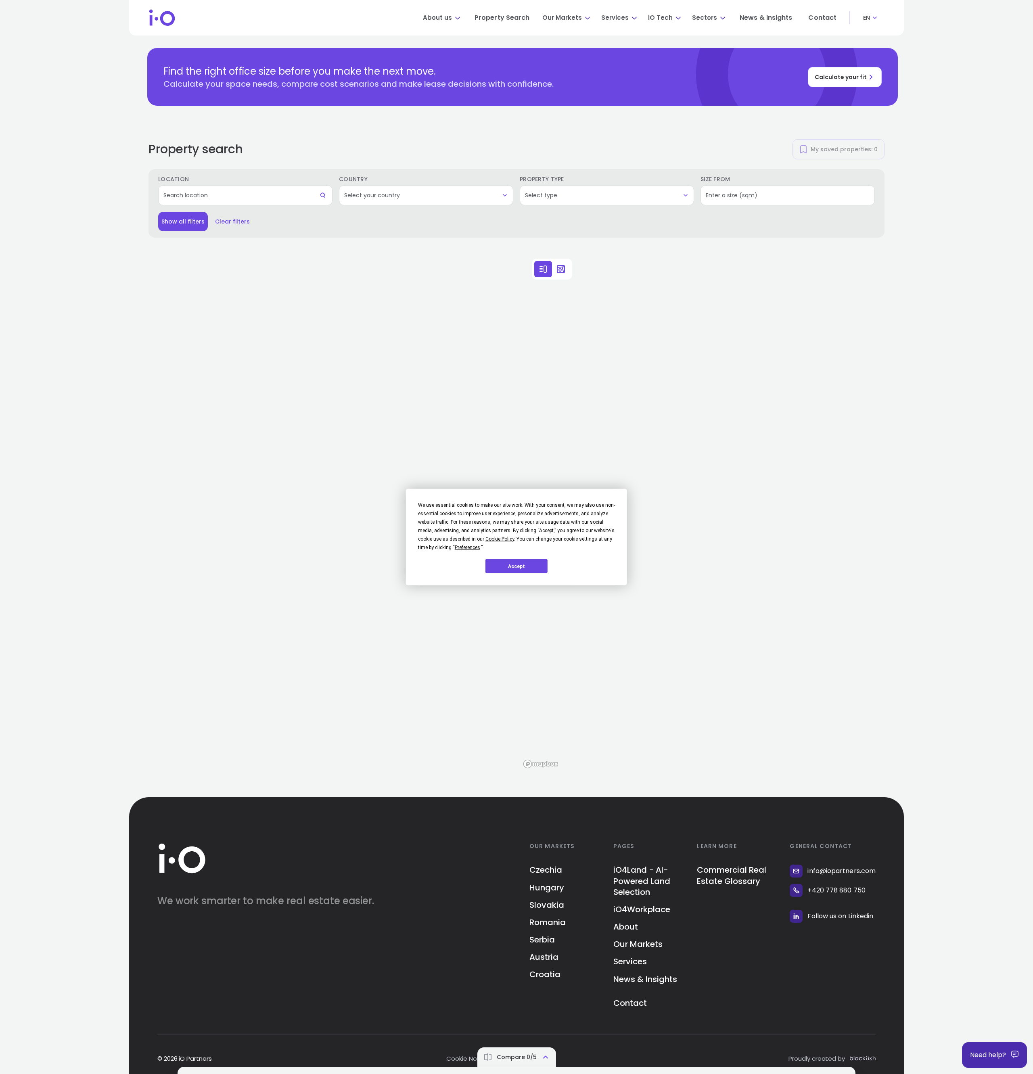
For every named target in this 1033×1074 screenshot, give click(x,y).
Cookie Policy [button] (499, 539)
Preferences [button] (467, 547)
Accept (516, 566)
